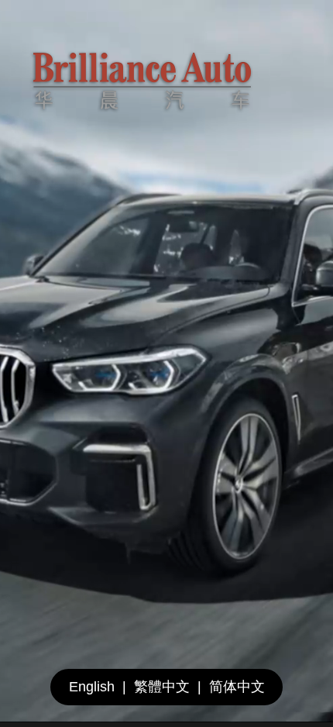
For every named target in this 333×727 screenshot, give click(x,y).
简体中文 (237, 686)
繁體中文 (162, 686)
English (92, 686)
